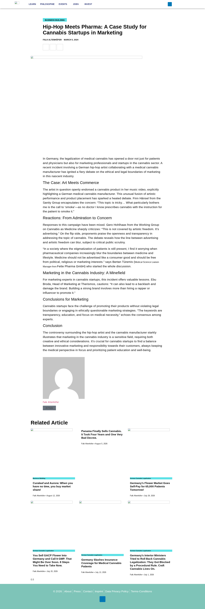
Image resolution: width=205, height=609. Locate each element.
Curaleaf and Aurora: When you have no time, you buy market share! (53, 486)
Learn (32, 4)
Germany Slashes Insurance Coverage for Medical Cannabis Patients (101, 563)
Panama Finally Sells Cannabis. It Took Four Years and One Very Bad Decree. (102, 434)
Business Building (55, 20)
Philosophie (47, 4)
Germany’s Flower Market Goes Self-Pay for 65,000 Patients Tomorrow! (150, 486)
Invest (88, 4)
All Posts (49, 408)
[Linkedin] (170, 4)
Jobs (76, 4)
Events (63, 4)
